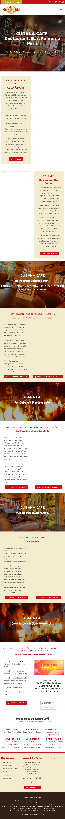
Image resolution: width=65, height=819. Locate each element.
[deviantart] (49, 2)
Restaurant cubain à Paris (10, 768)
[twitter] (56, 2)
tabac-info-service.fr (48, 808)
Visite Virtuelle (7, 775)
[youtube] (59, 2)
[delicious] (46, 2)
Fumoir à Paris (7, 765)
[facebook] (52, 2)
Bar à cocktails (7, 762)
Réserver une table (12, 2)
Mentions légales (32, 799)
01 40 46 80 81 (32, 773)
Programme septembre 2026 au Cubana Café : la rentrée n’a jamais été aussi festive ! (49, 686)
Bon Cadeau (7, 772)
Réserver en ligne (32, 787)
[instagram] (63, 2)
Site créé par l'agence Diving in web (32, 814)
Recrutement (7, 778)
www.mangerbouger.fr (54, 801)
